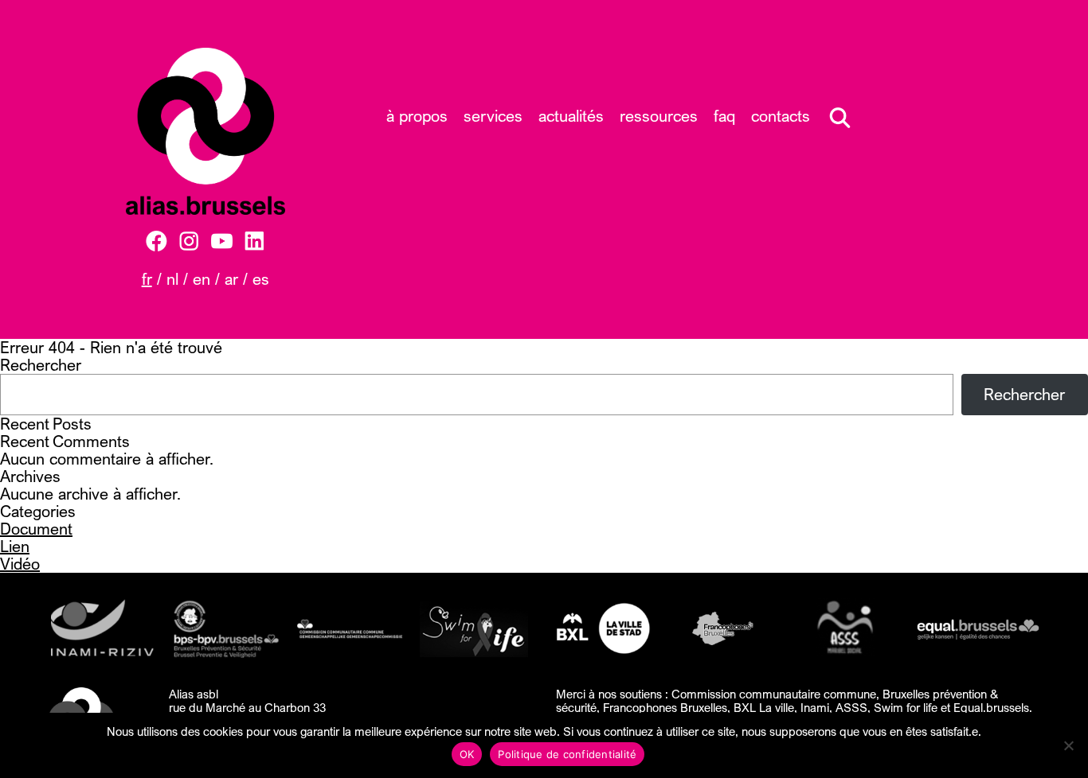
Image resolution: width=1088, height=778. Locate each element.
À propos (417, 116)
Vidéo (20, 564)
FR (147, 279)
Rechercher (40, 365)
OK (467, 754)
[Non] (1068, 745)
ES (260, 279)
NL (172, 279)
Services (493, 116)
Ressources (659, 116)
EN (201, 279)
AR (231, 279)
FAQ (724, 116)
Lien (14, 546)
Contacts (780, 116)
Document (36, 529)
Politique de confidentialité (567, 754)
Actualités (571, 116)
